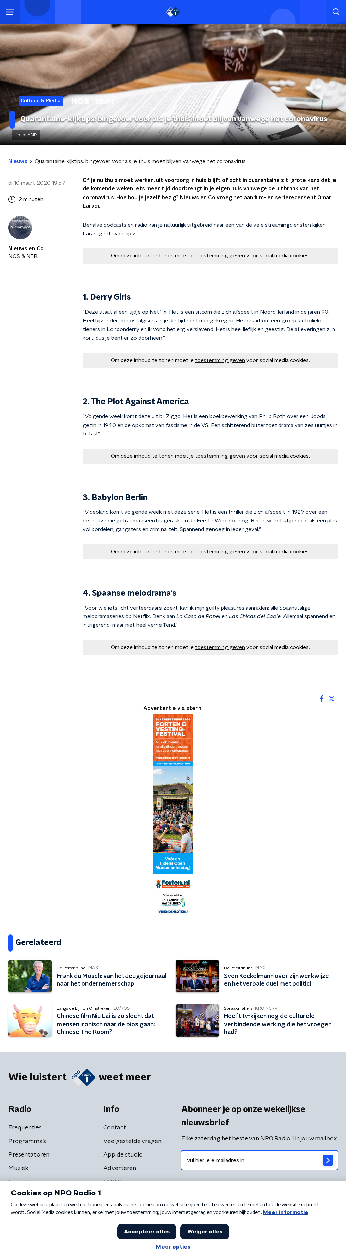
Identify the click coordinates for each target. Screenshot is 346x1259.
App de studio (123, 1155)
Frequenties (25, 1128)
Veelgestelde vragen (132, 1141)
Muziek (18, 1168)
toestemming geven (220, 255)
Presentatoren (28, 1155)
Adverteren (119, 1168)
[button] (10, 12)
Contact (114, 1128)
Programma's (27, 1141)
